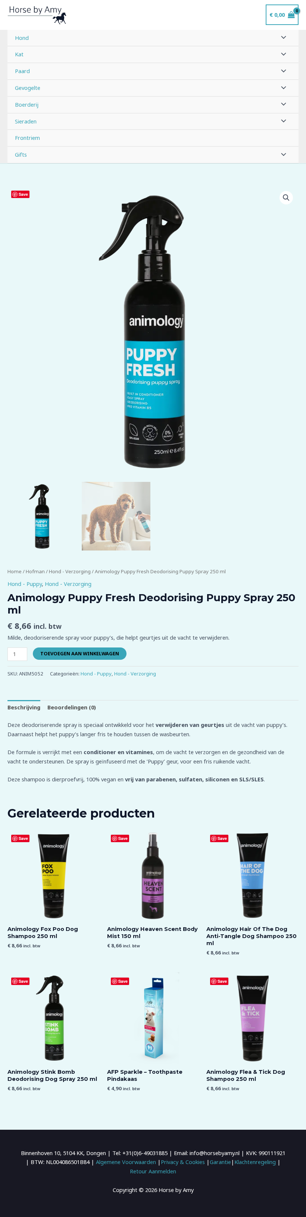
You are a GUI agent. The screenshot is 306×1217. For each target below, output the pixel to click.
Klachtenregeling (255, 1162)
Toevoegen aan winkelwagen (79, 653)
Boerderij (26, 104)
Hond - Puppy (24, 583)
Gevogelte (27, 87)
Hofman (35, 571)
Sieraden (26, 121)
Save (23, 194)
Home (14, 571)
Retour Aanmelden (153, 1171)
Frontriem (27, 137)
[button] (286, 197)
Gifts (21, 154)
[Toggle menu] (281, 38)
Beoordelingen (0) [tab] (71, 707)
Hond (22, 37)
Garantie (220, 1162)
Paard (22, 71)
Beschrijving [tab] (23, 707)
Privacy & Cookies (183, 1162)
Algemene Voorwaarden (126, 1162)
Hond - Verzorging (70, 571)
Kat (19, 54)
